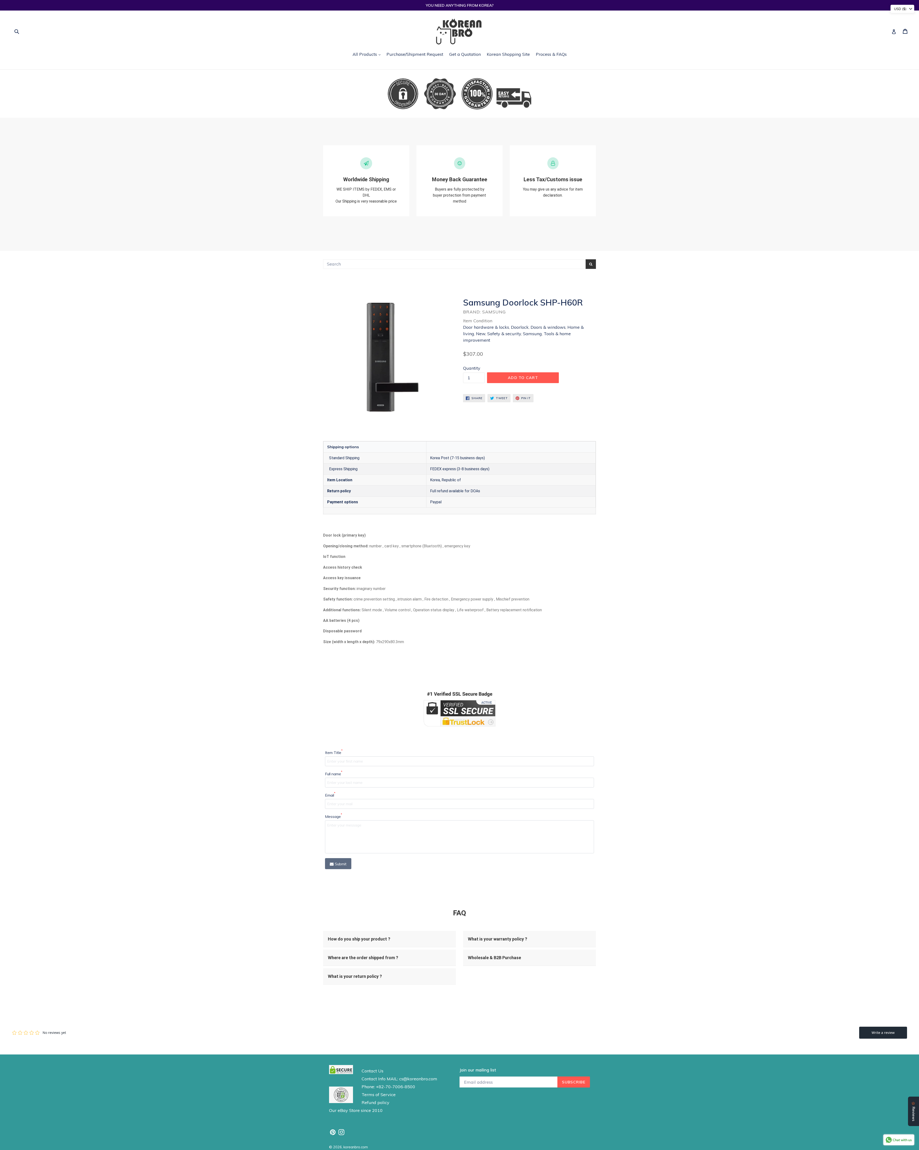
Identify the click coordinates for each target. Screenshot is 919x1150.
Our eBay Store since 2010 (356, 1110)
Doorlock (520, 327)
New (480, 333)
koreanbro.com (355, 1147)
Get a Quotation (465, 54)
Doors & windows (548, 327)
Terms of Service (379, 1094)
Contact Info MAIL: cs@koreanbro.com (399, 1079)
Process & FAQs (551, 54)
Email (330, 795)
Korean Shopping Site (508, 54)
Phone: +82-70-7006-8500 (388, 1086)
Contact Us (372, 1071)
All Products (368, 54)
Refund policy (375, 1102)
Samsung (532, 333)
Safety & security (504, 333)
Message (333, 816)
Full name (333, 773)
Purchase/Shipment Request (415, 54)
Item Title (333, 752)
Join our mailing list (478, 1070)
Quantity (471, 368)
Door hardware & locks (486, 327)
